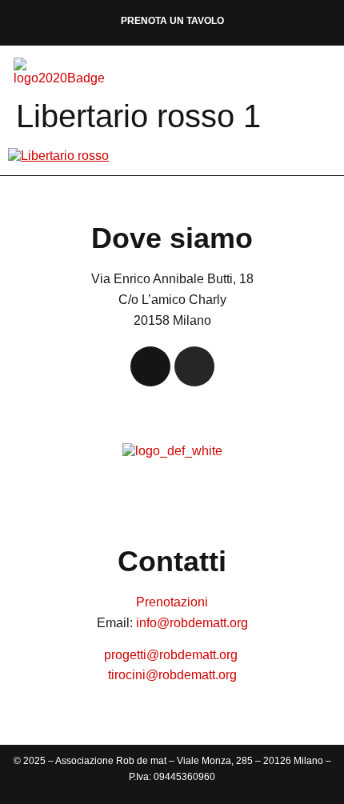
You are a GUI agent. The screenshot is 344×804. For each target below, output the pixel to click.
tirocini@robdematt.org (172, 675)
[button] (323, 76)
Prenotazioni (172, 602)
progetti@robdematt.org (172, 655)
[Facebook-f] (150, 366)
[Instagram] (194, 366)
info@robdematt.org (192, 623)
